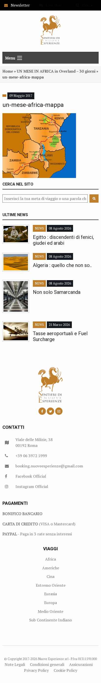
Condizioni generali (47, 664)
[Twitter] (50, 411)
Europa (50, 602)
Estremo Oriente (50, 585)
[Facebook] (42, 411)
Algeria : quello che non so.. (62, 265)
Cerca (85, 5)
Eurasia (50, 593)
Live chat (52, 5)
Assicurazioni (81, 664)
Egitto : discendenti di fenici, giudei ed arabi (63, 240)
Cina (50, 576)
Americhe (50, 568)
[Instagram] (59, 411)
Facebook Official (30, 476)
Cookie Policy (65, 670)
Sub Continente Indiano (50, 620)
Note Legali (15, 664)
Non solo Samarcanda (56, 292)
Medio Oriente (50, 611)
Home (7, 71)
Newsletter (19, 5)
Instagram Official (31, 486)
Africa (50, 559)
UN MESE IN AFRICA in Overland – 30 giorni (56, 71)
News (39, 228)
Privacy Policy (36, 670)
